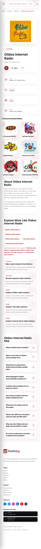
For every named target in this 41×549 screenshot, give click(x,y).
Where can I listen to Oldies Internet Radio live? (16, 356)
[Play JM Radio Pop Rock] (30, 128)
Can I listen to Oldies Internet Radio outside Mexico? (17, 397)
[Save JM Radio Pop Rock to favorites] (23, 123)
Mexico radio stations (13, 229)
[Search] (30, 3)
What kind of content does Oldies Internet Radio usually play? (17, 367)
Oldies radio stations (12, 239)
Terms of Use (7, 492)
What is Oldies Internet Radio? (17, 347)
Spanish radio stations (13, 234)
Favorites (6, 475)
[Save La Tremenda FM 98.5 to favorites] (4, 123)
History (5, 477)
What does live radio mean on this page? (17, 406)
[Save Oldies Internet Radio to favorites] (22, 68)
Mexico (16, 11)
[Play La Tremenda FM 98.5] (11, 128)
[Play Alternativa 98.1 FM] (30, 147)
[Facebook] (4, 504)
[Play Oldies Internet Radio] (6, 68)
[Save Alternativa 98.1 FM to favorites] (23, 142)
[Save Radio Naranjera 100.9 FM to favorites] (23, 162)
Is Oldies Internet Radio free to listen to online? (17, 387)
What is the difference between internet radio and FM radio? (18, 416)
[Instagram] (13, 504)
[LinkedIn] (17, 504)
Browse (5, 473)
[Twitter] (9, 504)
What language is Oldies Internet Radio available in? (16, 378)
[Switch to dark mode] (37, 4)
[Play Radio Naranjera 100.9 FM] (30, 166)
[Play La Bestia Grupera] (11, 166)
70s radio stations (29, 239)
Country (9, 11)
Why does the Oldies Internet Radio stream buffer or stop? (17, 425)
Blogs (5, 480)
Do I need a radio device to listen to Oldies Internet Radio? (18, 435)
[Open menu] (4, 4)
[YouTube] (21, 504)
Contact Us (6, 495)
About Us (6, 490)
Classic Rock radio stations (14, 243)
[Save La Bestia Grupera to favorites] (4, 162)
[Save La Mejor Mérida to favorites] (4, 142)
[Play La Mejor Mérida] (11, 147)
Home (3, 11)
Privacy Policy (7, 488)
